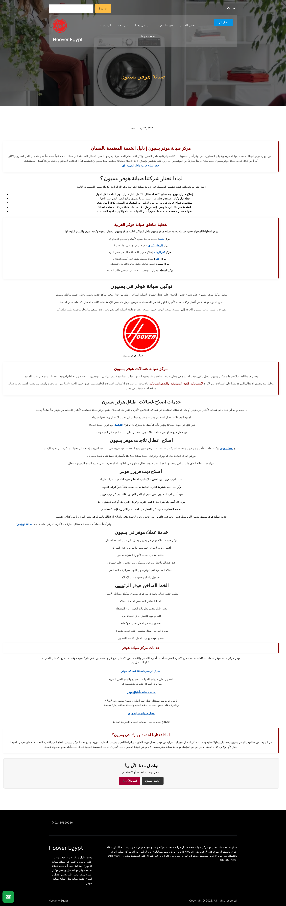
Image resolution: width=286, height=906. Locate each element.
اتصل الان (223, 22)
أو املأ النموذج (152, 780)
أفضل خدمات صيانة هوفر (141, 713)
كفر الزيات (159, 252)
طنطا (161, 238)
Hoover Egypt (68, 39)
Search (103, 8)
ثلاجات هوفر (226, 448)
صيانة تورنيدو (25, 524)
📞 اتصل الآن (129, 780)
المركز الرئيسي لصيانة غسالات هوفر (141, 671)
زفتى (157, 258)
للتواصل (118, 424)
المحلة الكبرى (155, 245)
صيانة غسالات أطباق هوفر (141, 692)
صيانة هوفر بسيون (143, 76)
